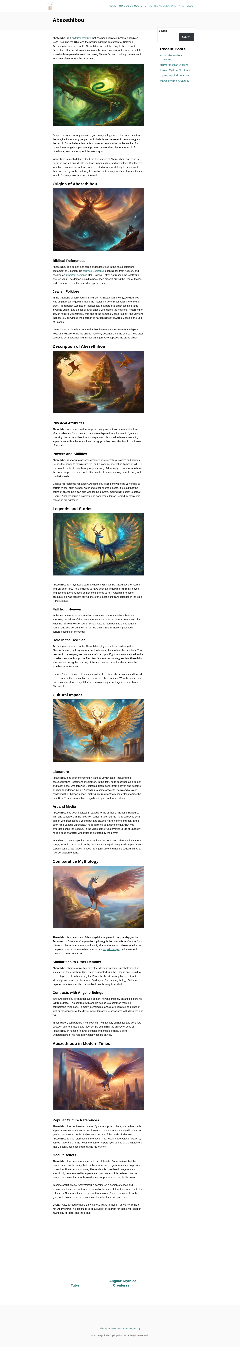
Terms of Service (116, 1328)
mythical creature (81, 38)
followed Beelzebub (93, 270)
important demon (75, 275)
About (103, 1328)
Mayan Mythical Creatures (174, 80)
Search (163, 30)
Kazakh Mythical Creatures (175, 70)
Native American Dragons (174, 64)
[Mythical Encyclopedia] (67, 6)
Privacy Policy (133, 1328)
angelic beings (111, 949)
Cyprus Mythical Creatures (175, 75)
